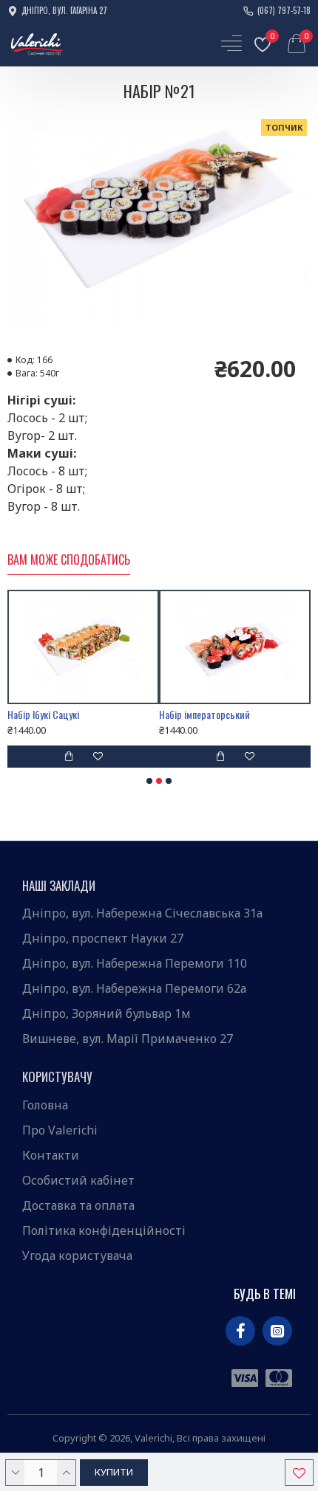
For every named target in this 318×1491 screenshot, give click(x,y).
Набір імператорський (200, 714)
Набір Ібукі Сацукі (39, 714)
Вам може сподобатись (68, 560)
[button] (149, 781)
